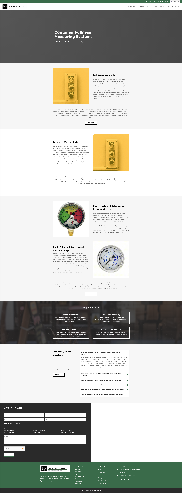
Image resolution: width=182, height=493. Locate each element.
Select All (7, 426)
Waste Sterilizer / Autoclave (66, 430)
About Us (161, 6)
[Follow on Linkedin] (128, 479)
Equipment (143, 6)
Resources (168, 6)
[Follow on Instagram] (132, 479)
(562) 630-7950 (124, 472)
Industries (136, 6)
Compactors (63, 426)
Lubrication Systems (9, 432)
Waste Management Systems (39, 430)
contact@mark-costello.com (127, 475)
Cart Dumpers (64, 428)
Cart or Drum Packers (9, 430)
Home (130, 6)
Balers (34, 426)
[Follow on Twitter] (121, 479)
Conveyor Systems (37, 432)
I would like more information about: (13, 423)
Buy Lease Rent (153, 6)
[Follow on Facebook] (118, 479)
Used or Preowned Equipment (67, 432)
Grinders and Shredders (38, 428)
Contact (177, 6)
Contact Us (91, 122)
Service (6, 428)
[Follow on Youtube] (125, 479)
